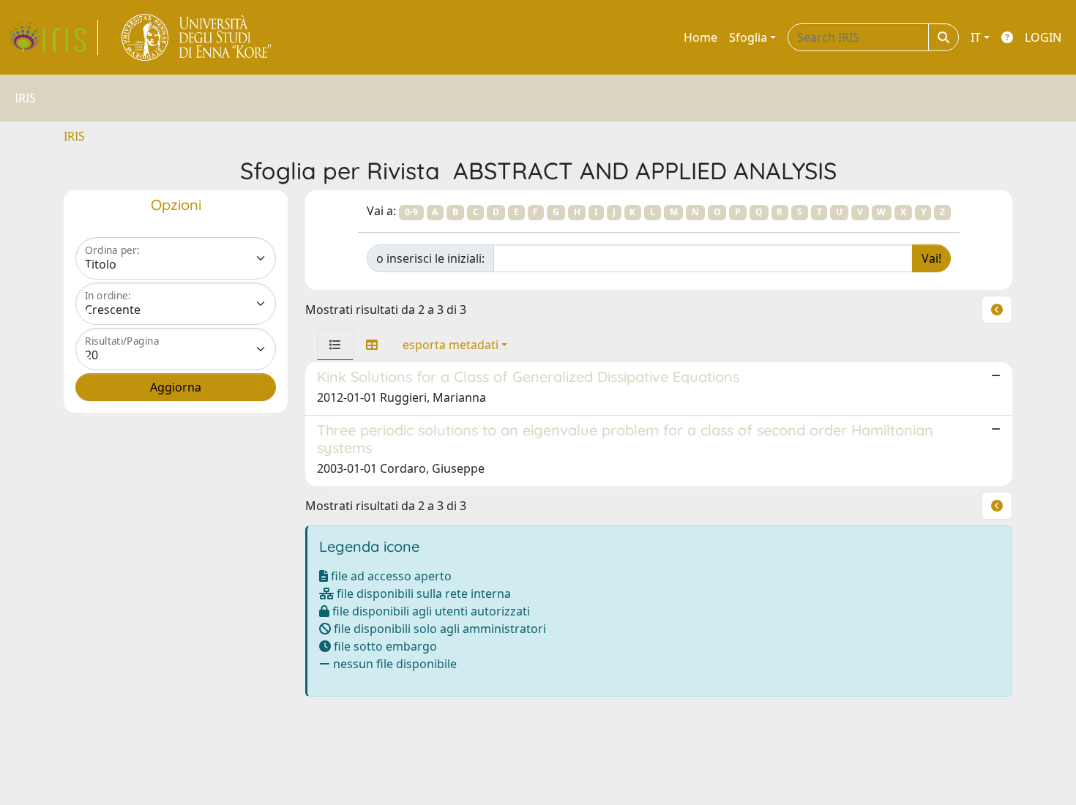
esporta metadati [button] (450, 345)
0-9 (411, 212)
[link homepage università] (197, 37)
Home (700, 37)
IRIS (74, 136)
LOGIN (1043, 37)
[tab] (335, 344)
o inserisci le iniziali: (430, 258)
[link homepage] (53, 37)
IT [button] (976, 37)
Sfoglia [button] (748, 37)
